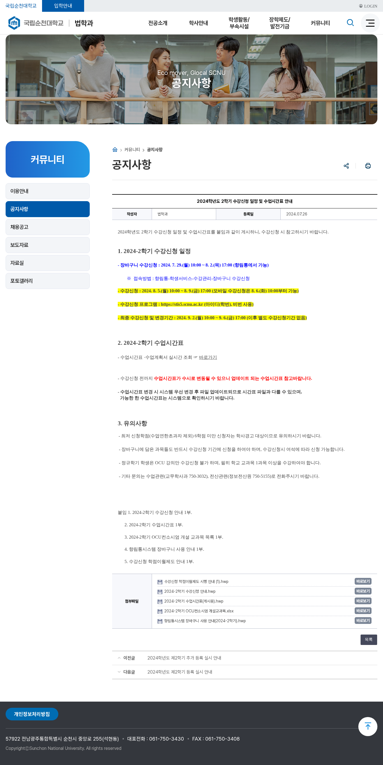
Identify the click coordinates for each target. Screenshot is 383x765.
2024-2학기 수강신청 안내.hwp (190, 591)
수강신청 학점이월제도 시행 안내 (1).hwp (197, 581)
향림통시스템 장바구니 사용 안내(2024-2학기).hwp (205, 621)
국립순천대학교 (21, 6)
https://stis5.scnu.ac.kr (182, 304)
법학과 (84, 23)
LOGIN (370, 6)
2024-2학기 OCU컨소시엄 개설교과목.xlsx (199, 611)
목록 (369, 639)
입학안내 (63, 6)
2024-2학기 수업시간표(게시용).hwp (194, 601)
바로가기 (208, 357)
